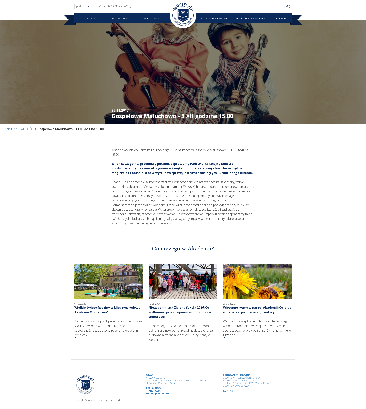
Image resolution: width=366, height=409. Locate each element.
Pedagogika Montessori (161, 383)
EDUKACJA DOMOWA (214, 18)
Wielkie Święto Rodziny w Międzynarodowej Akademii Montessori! (107, 309)
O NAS (88, 18)
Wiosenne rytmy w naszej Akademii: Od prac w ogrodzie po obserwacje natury (257, 309)
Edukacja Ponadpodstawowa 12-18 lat (246, 383)
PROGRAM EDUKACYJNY (249, 18)
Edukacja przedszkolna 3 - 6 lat (242, 377)
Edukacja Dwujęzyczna (237, 385)
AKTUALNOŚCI (120, 18)
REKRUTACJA (152, 18)
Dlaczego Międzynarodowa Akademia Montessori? (177, 380)
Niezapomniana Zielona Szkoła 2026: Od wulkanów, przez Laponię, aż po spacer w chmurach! (180, 312)
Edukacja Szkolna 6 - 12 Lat (239, 380)
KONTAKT (282, 18)
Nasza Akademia (155, 377)
